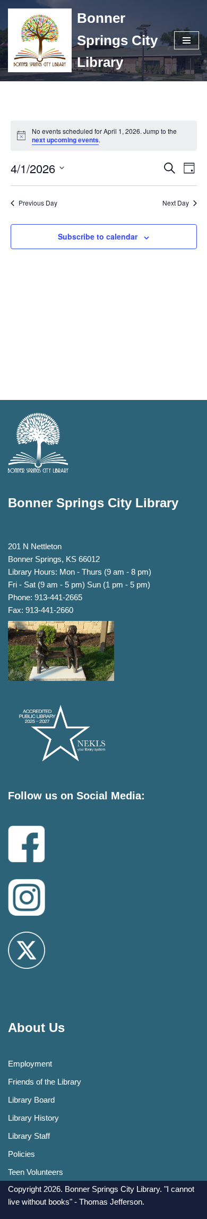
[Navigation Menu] (186, 40)
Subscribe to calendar (97, 236)
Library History (33, 1117)
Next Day (175, 203)
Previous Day (38, 203)
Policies (21, 1153)
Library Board (31, 1099)
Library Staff (29, 1135)
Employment (30, 1063)
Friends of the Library (44, 1081)
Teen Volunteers (35, 1172)
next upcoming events (65, 139)
